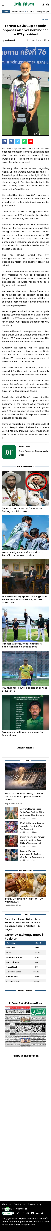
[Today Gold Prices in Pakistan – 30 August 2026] (25, 884)
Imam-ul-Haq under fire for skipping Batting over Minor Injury (22, 510)
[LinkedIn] (11, 141)
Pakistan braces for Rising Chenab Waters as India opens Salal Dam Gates (24, 796)
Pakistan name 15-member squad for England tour (22, 734)
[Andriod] (37, 1213)
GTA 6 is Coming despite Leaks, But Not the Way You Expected (32, 826)
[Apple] (42, 1213)
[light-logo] (25, 4)
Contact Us (19, 1204)
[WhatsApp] (24, 141)
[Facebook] (4, 141)
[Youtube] (13, 1213)
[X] (17, 141)
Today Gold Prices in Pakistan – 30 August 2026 (24, 900)
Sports (45, 20)
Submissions (22, 1209)
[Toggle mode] (43, 4)
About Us (6, 1204)
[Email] (30, 141)
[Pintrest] (28, 1213)
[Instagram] (18, 1213)
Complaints (8, 1209)
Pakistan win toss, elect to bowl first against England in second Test (22, 645)
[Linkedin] (32, 1213)
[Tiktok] (23, 1213)
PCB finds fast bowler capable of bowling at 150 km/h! (24, 689)
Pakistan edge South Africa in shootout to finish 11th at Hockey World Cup (25, 554)
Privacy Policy (34, 1204)
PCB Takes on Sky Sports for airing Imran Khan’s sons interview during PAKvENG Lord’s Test (24, 599)
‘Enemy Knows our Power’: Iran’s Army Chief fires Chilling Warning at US (32, 840)
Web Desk (10, 40)
